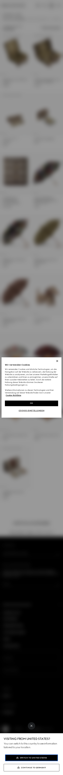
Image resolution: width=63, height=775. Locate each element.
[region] (31, 387)
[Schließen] (57, 361)
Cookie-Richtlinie (13, 395)
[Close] (31, 726)
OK (31, 403)
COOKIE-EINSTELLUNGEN (31, 411)
